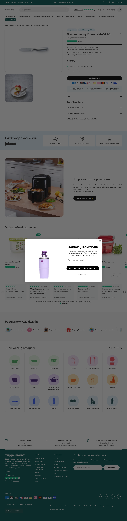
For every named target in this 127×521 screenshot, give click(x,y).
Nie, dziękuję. (83, 274)
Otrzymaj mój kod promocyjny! (82, 268)
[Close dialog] (100, 241)
